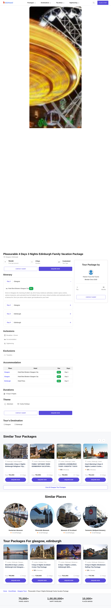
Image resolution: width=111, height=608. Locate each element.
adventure (10, 404)
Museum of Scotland (68, 530)
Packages (30, 2)
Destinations (45, 2)
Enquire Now (15, 479)
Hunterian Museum (16, 530)
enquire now (55, 269)
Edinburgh (15, 257)
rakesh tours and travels (91, 277)
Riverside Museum (42, 530)
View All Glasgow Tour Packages (55, 487)
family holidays (25, 404)
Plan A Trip (103, 2)
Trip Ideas (59, 2)
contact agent (21, 269)
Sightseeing (73, 2)
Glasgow (8, 257)
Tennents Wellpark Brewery (95, 530)
